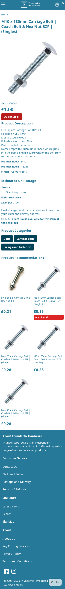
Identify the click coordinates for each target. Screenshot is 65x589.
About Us (9, 538)
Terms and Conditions (17, 561)
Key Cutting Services (16, 546)
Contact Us (10, 466)
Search (7, 514)
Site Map (8, 521)
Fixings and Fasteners (17, 247)
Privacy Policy (12, 554)
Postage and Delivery (17, 482)
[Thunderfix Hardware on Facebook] (6, 571)
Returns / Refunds (15, 489)
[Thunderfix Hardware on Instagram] (13, 571)
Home (5, 14)
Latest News (11, 506)
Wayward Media (13, 584)
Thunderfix (27, 581)
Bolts (7, 239)
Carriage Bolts (25, 239)
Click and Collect (14, 474)
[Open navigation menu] (3, 3)
